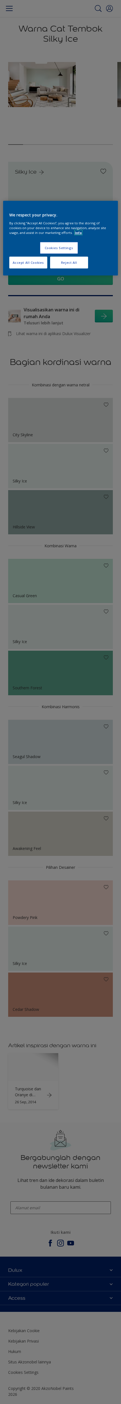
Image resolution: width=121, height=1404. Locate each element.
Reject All (69, 262)
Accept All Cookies (28, 262)
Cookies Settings (59, 248)
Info (78, 233)
